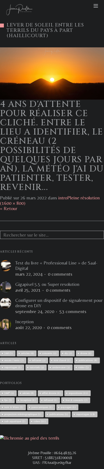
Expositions (78, 393)
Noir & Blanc (13, 407)
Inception (24, 321)
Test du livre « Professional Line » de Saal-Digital (56, 265)
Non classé (62, 360)
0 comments (60, 274)
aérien (28, 393)
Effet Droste (51, 393)
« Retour (8, 208)
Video (40, 421)
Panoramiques (41, 407)
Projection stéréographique (22, 414)
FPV (8, 400)
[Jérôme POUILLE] (29, 438)
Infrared (50, 400)
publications (88, 360)
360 (8, 353)
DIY (68, 353)
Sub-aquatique (14, 421)
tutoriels (37, 367)
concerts (49, 353)
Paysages (68, 407)
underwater (61, 367)
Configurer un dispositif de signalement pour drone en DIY (59, 303)
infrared (38, 360)
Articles (27, 353)
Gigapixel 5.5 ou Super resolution (47, 284)
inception (28, 400)
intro (62, 197)
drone (85, 353)
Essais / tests (14, 360)
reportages (13, 367)
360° (9, 393)
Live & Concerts (77, 400)
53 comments (72, 311)
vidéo (83, 367)
